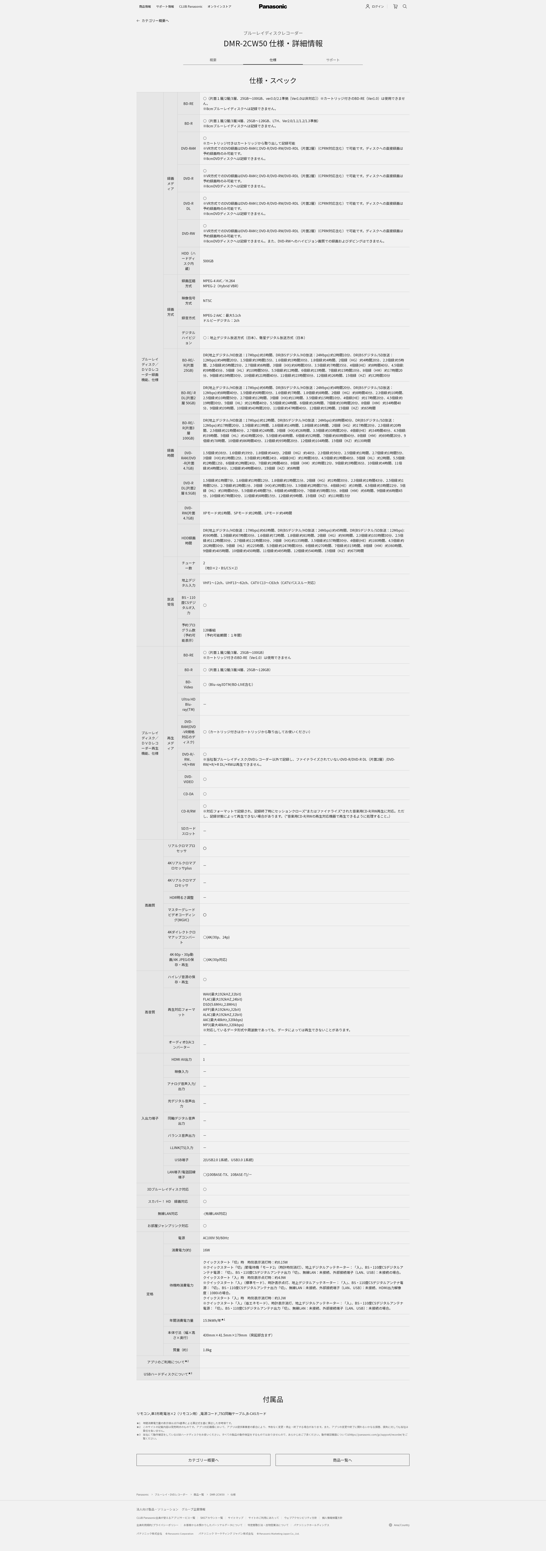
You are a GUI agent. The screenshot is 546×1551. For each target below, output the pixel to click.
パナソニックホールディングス (311, 1525)
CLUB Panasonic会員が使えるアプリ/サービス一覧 (165, 1517)
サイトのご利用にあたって (263, 1517)
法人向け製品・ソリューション (157, 1509)
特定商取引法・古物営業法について (268, 1525)
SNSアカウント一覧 (211, 1517)
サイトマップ (235, 1517)
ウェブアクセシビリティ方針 (300, 1517)
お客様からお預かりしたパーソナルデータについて (213, 1525)
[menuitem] (145, 6)
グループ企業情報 (193, 1509)
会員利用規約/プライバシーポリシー (157, 1525)
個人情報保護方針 (332, 1517)
